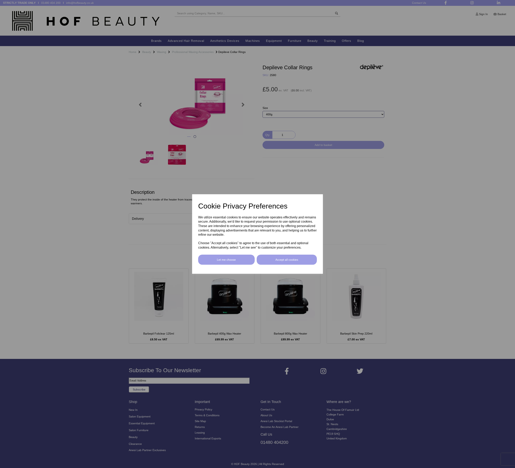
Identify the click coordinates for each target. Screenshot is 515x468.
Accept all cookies (286, 259)
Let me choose (226, 259)
